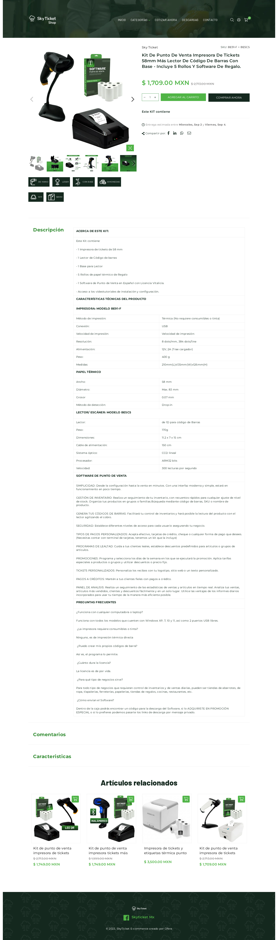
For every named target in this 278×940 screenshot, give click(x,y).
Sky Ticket (150, 47)
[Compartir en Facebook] (169, 133)
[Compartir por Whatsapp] (182, 133)
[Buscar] (232, 20)
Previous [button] (31, 99)
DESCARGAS (190, 20)
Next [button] (133, 99)
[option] (82, 99)
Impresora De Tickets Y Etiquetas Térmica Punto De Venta (165, 850)
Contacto (210, 20)
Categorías (139, 20)
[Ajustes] (238, 20)
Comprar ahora (229, 97)
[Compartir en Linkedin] (175, 133)
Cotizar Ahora (166, 20)
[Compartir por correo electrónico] (189, 133)
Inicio (122, 20)
